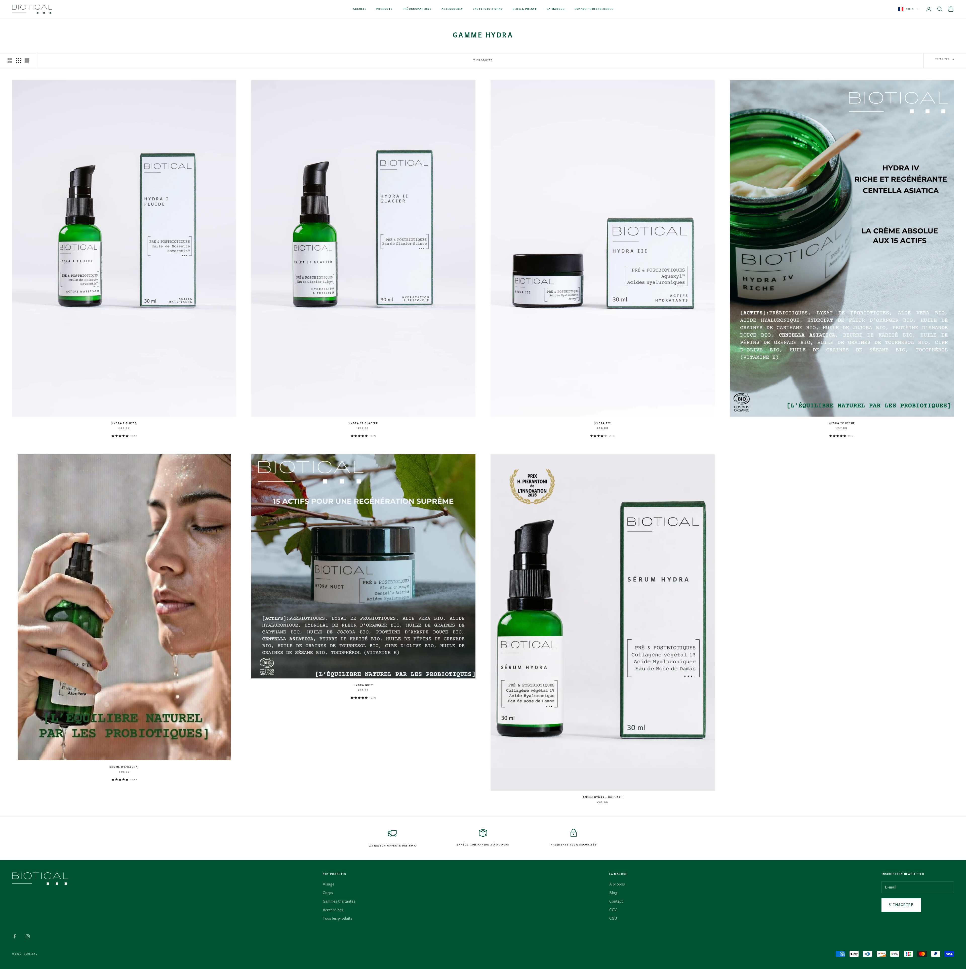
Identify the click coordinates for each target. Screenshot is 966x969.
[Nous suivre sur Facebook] (14, 936)
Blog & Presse (525, 9)
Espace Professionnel (594, 9)
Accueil (359, 9)
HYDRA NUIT (363, 685)
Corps (328, 893)
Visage (328, 884)
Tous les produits (337, 918)
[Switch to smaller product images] (18, 60)
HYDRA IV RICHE (842, 424)
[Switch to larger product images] (10, 60)
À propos (617, 884)
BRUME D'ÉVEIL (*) (124, 767)
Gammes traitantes (339, 901)
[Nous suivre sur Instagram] (27, 936)
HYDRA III (602, 424)
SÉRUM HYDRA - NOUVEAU (603, 798)
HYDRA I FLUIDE (124, 424)
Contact (616, 901)
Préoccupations (417, 9)
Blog (613, 893)
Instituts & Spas (488, 9)
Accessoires (452, 9)
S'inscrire (901, 905)
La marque (556, 9)
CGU (613, 918)
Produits (384, 9)
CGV (613, 910)
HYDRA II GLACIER (363, 424)
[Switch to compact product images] (27, 60)
